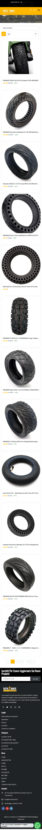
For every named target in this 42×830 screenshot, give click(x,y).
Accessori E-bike (7, 749)
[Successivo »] (33, 662)
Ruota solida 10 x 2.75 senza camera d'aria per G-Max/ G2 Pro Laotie (20, 286)
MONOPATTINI (6, 760)
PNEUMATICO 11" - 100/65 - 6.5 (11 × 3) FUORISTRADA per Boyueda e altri (21, 648)
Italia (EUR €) (15, 2)
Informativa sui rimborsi (9, 716)
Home (3, 19)
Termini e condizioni (8, 729)
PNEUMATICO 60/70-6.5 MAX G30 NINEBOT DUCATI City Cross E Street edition (22, 596)
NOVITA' (4, 778)
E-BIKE (3, 763)
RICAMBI (4, 769)
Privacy (3, 723)
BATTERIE (4, 775)
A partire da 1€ (6, 737)
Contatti (4, 726)
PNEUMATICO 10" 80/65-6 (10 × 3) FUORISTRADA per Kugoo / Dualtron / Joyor (22, 338)
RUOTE (3, 766)
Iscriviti (35, 679)
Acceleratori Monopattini (9, 743)
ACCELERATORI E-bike (8, 740)
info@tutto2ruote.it (11, 799)
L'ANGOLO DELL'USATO (8, 785)
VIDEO (3, 781)
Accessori (4, 746)
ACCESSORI (5, 772)
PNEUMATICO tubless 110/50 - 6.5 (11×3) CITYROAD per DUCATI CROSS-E (21, 390)
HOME (3, 757)
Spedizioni (4, 720)
